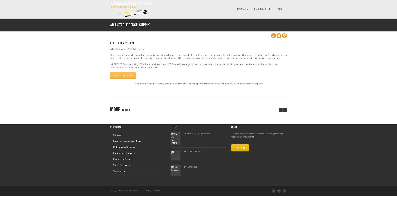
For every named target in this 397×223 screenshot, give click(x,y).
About (281, 9)
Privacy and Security (123, 159)
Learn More (240, 147)
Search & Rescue (263, 9)
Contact (117, 135)
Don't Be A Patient (193, 151)
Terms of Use (119, 171)
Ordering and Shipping (124, 147)
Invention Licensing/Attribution (127, 141)
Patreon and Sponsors (124, 153)
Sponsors (242, 9)
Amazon (140, 49)
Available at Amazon (123, 75)
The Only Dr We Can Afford (197, 133)
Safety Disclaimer (121, 165)
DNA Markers (190, 167)
